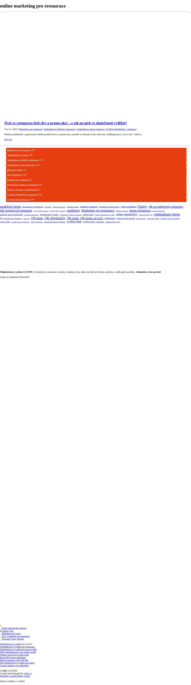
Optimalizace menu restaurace (91, 129)
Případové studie (15, 170)
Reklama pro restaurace (18, 180)
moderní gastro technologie (11, 214)
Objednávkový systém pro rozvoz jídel (18, 649)
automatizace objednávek (32, 207)
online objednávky (126, 214)
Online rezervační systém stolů (14, 655)
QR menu (37, 218)
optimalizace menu (167, 214)
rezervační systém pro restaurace (170, 218)
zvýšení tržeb (74, 221)
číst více (8, 139)
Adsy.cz (28, 673)
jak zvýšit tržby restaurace (41, 211)
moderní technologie (31, 215)
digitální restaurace (89, 206)
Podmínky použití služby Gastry (15, 676)
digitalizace (47, 207)
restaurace (109, 218)
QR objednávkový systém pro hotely (17, 663)
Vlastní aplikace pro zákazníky (14, 665)
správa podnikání (37, 222)
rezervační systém (153, 218)
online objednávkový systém (105, 215)
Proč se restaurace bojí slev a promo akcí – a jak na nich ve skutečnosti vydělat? (65, 123)
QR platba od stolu (91, 218)
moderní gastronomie (158, 211)
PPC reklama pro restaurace (11, 218)
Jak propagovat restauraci (16, 210)
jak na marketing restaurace (166, 206)
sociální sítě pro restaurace (20, 222)
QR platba (73, 218)
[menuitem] (95, 292)
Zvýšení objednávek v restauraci (121, 129)
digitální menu (73, 207)
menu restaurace (140, 210)
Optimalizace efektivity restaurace (59, 129)
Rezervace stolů (141, 218)
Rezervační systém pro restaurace (22, 185)
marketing (73, 210)
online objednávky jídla (146, 215)
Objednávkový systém (17, 155)
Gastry (142, 206)
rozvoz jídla (5, 222)
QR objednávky (14, 175)
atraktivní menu (10, 206)
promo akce (26, 218)
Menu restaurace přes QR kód (14, 660)
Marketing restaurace (122, 211)
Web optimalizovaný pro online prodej (18, 652)
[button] (95, 292)
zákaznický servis (113, 222)
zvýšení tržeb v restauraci (93, 222)
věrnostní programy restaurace (54, 222)
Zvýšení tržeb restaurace (18, 199)
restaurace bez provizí (126, 218)
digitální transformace (109, 207)
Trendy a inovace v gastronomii (22, 189)
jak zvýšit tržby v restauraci (58, 211)
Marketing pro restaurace (30, 129)
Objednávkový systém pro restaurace (71, 215)
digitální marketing (59, 207)
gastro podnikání (129, 206)
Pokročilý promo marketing (13, 657)
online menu (88, 214)
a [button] (0, 625)
